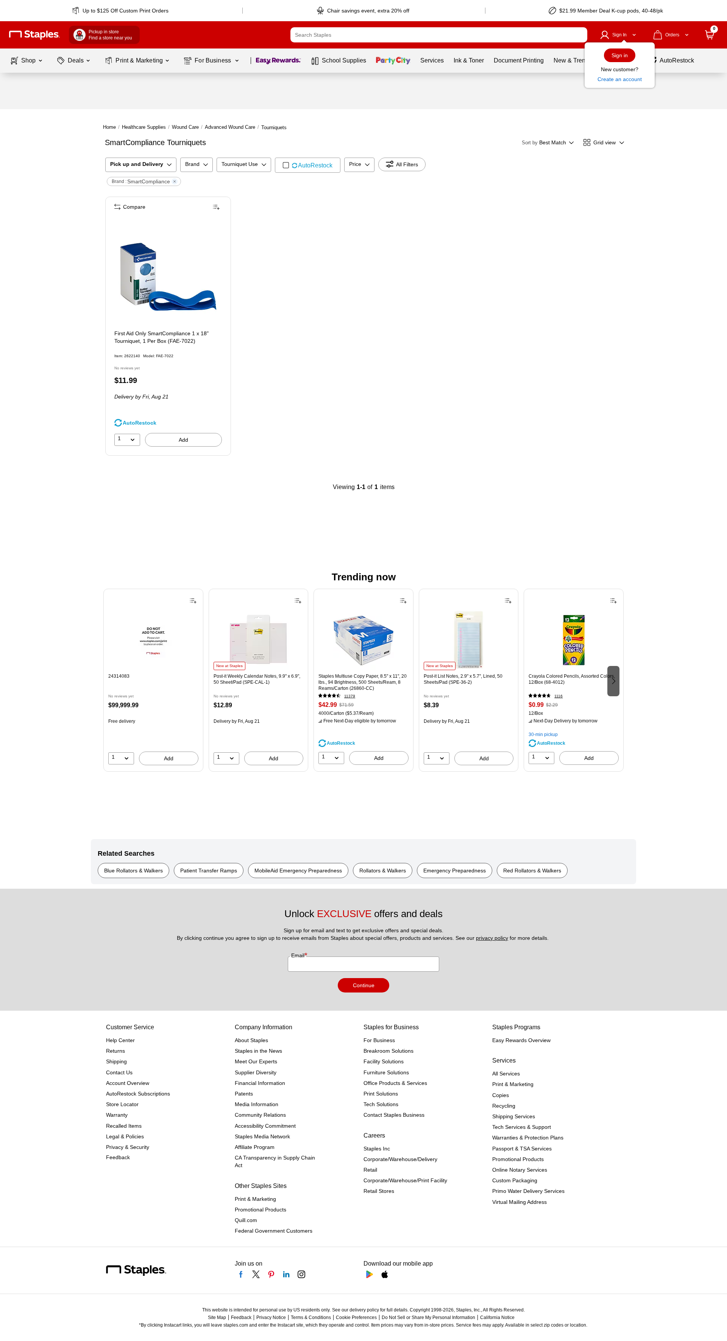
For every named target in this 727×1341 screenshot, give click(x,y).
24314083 (118, 676)
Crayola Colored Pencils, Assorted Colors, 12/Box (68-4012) (572, 679)
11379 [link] (349, 696)
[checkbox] (307, 165)
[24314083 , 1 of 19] (153, 640)
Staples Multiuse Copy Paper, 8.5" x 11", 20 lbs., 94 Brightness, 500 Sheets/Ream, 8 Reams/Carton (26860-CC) (362, 682)
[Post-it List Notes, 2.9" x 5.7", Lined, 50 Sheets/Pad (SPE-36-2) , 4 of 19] (468, 640)
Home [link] (109, 127)
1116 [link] (558, 696)
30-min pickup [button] (543, 734)
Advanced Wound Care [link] (230, 127)
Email (298, 955)
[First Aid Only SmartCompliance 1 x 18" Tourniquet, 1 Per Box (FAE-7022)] (168, 270)
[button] (579, 35)
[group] (153, 680)
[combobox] (438, 34)
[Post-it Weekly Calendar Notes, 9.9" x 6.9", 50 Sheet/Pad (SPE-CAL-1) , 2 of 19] (258, 640)
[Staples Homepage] (34, 35)
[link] (121, 10)
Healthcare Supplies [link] (144, 127)
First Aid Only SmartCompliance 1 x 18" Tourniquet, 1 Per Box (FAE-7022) (161, 337)
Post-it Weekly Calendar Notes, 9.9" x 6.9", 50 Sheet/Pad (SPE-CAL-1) (257, 679)
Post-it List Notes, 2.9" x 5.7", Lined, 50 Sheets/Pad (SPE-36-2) (463, 679)
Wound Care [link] (185, 127)
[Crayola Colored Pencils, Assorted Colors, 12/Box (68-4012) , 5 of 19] (573, 640)
